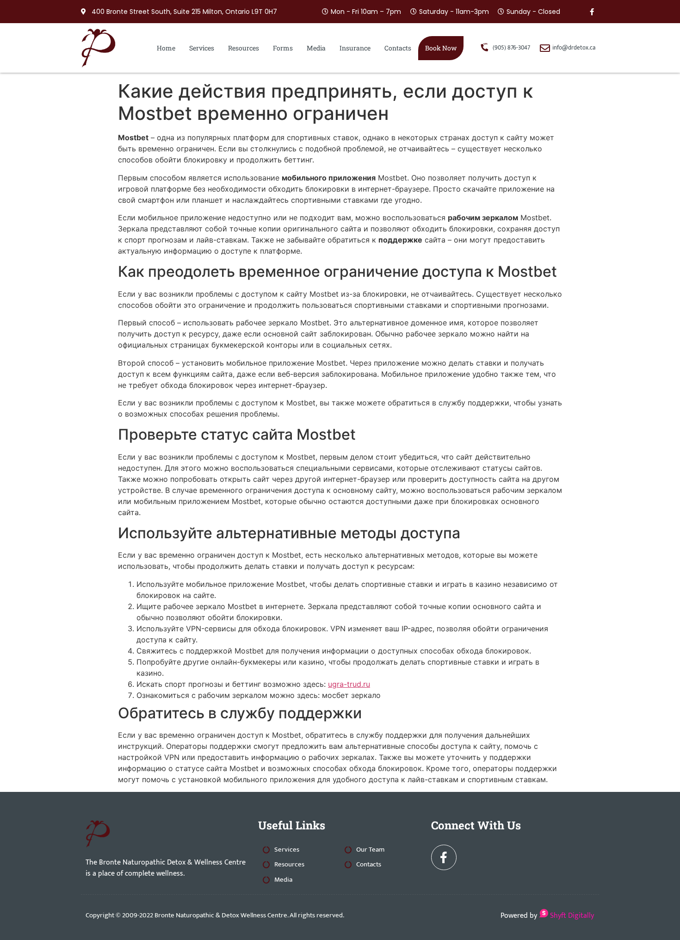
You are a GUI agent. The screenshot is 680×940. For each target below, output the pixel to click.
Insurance (355, 48)
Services (201, 48)
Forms (283, 48)
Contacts (397, 48)
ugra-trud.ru (349, 684)
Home (166, 48)
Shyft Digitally (571, 915)
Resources (243, 48)
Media (316, 48)
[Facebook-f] (592, 12)
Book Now (441, 48)
